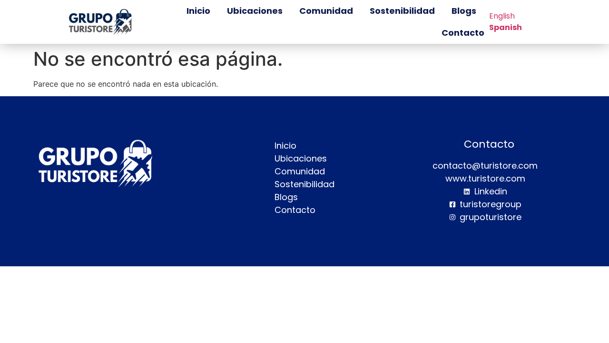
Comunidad (326, 11)
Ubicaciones (255, 11)
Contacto (463, 33)
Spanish (505, 27)
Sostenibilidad (402, 11)
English (502, 15)
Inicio (198, 11)
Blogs (464, 11)
